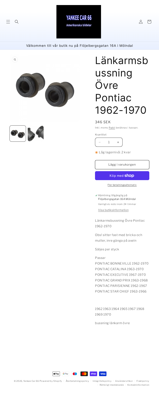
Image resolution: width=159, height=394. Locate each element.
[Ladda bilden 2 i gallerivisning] (36, 134)
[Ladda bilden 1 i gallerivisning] (18, 134)
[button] (8, 21)
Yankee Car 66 (31, 381)
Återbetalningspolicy (77, 381)
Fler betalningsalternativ (122, 184)
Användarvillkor (124, 381)
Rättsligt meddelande (112, 385)
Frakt (112, 127)
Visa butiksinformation (113, 210)
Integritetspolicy (102, 381)
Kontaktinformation (138, 385)
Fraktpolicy (143, 381)
